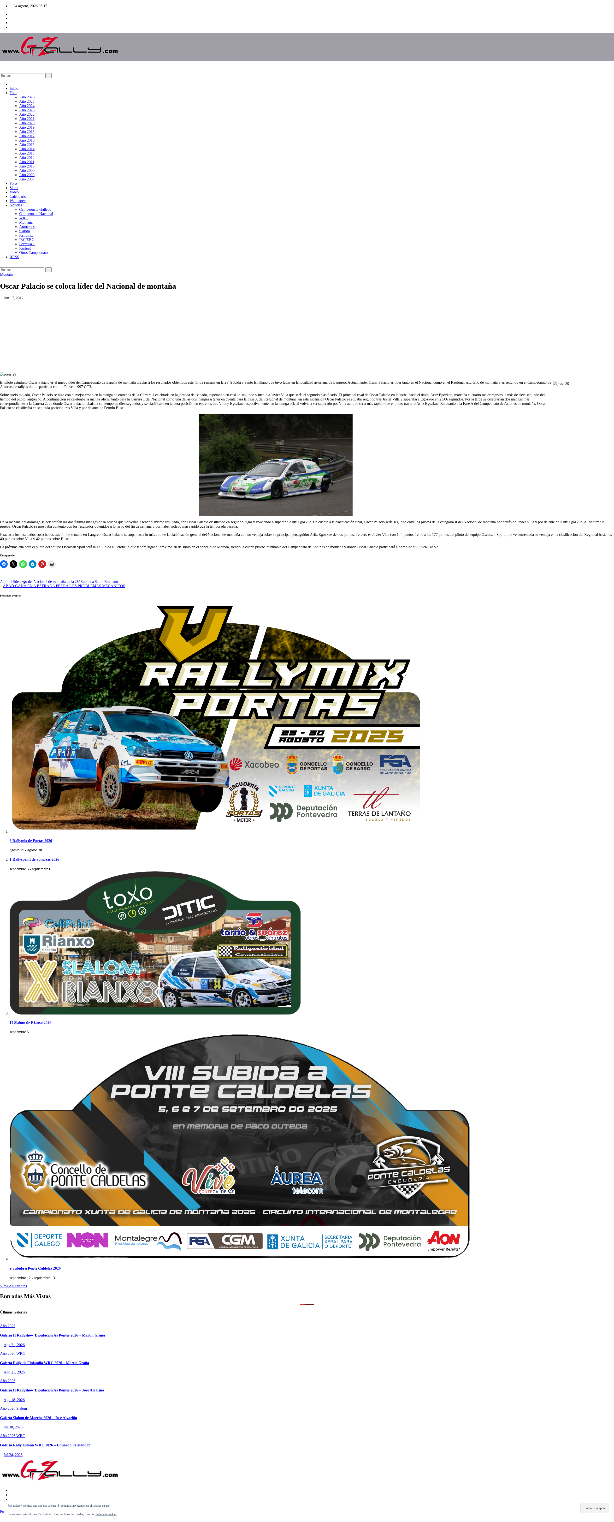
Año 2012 (27, 157)
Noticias (16, 205)
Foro (13, 183)
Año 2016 (27, 140)
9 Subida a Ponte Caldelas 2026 (35, 1268)
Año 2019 (27, 127)
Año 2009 (27, 170)
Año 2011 (26, 162)
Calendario (18, 196)
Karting (25, 248)
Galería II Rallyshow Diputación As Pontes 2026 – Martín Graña (52, 1335)
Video (14, 192)
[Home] (11, 84)
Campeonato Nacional (36, 214)
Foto (13, 93)
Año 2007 (27, 179)
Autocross (27, 227)
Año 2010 (27, 166)
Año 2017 (27, 136)
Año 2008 (27, 175)
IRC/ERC (26, 240)
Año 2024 (27, 106)
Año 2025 (27, 101)
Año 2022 (27, 114)
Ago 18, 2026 (14, 1400)
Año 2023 (27, 110)
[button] (1, 71)
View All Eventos (13, 1286)
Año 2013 (27, 153)
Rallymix (26, 235)
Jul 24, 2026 (13, 1455)
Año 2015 (27, 145)
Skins (14, 188)
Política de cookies (106, 1514)
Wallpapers (18, 201)
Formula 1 (27, 244)
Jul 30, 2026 (13, 1427)
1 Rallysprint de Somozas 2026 (34, 859)
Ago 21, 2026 (14, 1345)
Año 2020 (27, 123)
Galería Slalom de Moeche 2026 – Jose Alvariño (38, 1418)
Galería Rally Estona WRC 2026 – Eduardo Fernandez (45, 1445)
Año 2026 (27, 97)
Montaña (26, 222)
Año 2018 (27, 132)
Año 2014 (27, 149)
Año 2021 (27, 119)
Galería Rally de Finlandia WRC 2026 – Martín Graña (44, 1363)
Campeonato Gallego (35, 209)
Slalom (24, 231)
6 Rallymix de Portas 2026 (31, 841)
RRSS (14, 257)
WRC (23, 218)
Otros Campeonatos (34, 253)
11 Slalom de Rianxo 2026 (30, 1023)
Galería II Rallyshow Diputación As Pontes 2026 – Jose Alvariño (52, 1390)
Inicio (14, 88)
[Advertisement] (307, 336)
